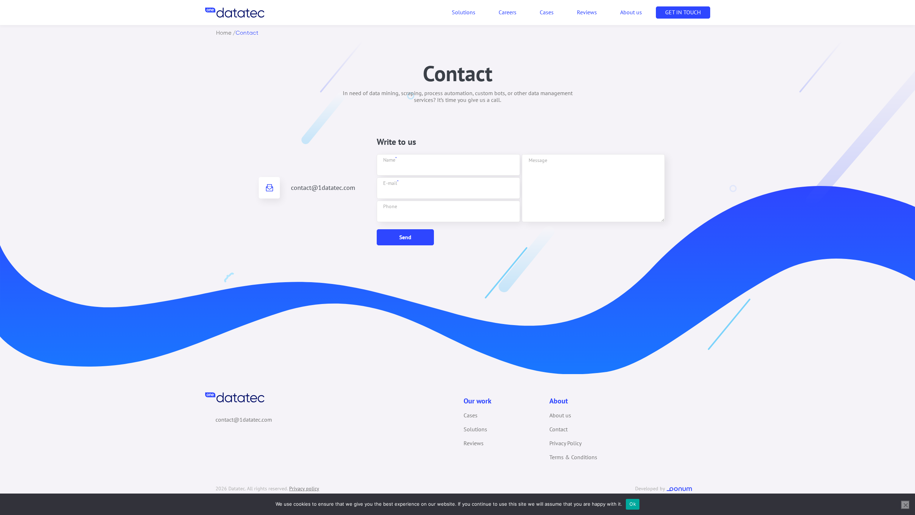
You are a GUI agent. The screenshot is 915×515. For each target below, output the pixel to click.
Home (224, 32)
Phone (390, 206)
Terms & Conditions (573, 457)
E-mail (391, 183)
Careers (507, 12)
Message (538, 160)
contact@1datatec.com (323, 187)
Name (390, 159)
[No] (905, 505)
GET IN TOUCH (683, 12)
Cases (547, 12)
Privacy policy (304, 488)
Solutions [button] (463, 12)
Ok (632, 504)
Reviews (587, 12)
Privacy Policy (565, 443)
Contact (558, 429)
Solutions (475, 429)
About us (631, 12)
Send (405, 237)
